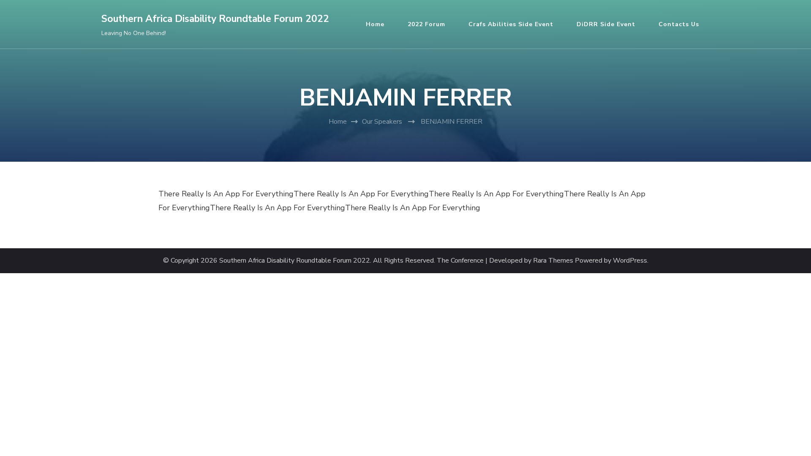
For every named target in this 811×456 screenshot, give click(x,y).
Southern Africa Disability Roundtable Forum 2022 (215, 18)
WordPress (630, 261)
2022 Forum (426, 24)
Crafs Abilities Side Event (510, 24)
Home (375, 24)
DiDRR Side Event (606, 24)
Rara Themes (553, 261)
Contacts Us (679, 24)
